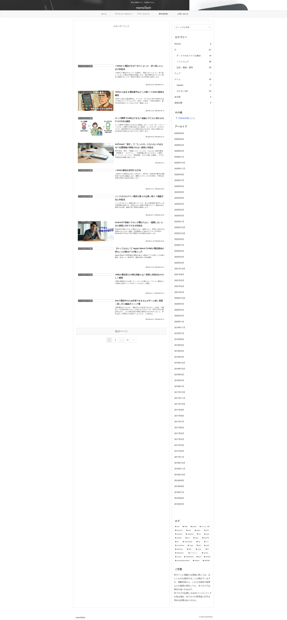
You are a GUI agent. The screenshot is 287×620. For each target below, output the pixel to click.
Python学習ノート (186, 117)
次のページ (121, 331)
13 (127, 340)
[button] (209, 27)
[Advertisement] (121, 43)
